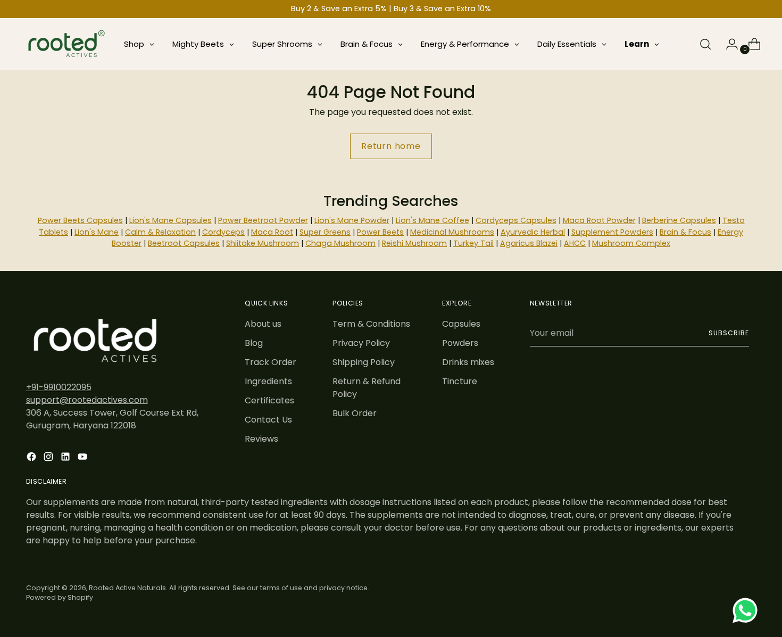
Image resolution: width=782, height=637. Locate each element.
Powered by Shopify (59, 597)
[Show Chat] (747, 610)
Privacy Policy (361, 343)
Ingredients (268, 381)
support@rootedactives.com (87, 400)
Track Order (270, 362)
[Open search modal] (705, 44)
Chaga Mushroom (340, 243)
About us (263, 324)
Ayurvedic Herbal (533, 232)
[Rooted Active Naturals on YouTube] (83, 458)
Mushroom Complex (631, 243)
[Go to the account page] (727, 44)
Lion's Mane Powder (351, 220)
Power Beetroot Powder (263, 220)
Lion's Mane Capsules (170, 220)
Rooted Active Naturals (127, 587)
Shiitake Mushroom (262, 243)
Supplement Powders (612, 232)
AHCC (575, 243)
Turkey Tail (473, 243)
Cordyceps (223, 232)
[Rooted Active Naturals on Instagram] (49, 458)
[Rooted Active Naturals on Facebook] (32, 458)
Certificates (269, 400)
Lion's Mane (96, 232)
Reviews (261, 439)
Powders (460, 343)
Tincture (459, 381)
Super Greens (325, 232)
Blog (254, 343)
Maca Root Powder (599, 220)
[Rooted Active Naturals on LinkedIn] (66, 458)
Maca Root (272, 232)
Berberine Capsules (679, 220)
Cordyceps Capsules (516, 220)
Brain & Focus (685, 232)
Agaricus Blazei (529, 243)
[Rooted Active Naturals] (66, 44)
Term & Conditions (371, 324)
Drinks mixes (468, 362)
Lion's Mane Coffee (432, 220)
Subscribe (728, 332)
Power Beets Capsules (80, 220)
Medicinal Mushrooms (452, 232)
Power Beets (380, 232)
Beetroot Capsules (184, 243)
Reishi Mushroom (414, 243)
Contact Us (268, 419)
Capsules (461, 324)
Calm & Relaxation (160, 232)
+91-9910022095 (58, 387)
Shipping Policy (363, 362)
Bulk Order (354, 413)
